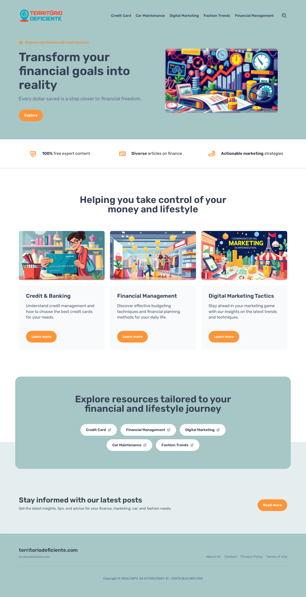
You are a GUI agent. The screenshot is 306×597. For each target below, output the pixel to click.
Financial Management (254, 15)
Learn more (41, 336)
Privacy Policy (252, 557)
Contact (230, 557)
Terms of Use (276, 557)
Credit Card (121, 15)
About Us (213, 557)
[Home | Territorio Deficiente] (50, 15)
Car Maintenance (150, 15)
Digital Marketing (184, 15)
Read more (272, 505)
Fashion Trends (217, 15)
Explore (30, 115)
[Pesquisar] (284, 16)
